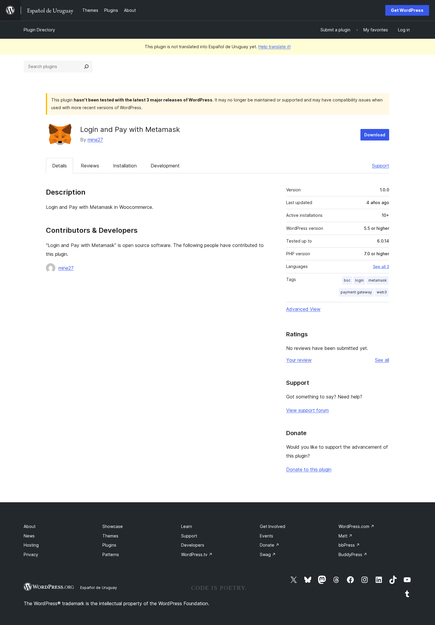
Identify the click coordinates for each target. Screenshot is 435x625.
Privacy (31, 554)
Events (266, 535)
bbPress (349, 545)
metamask (377, 280)
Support (380, 166)
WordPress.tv (196, 554)
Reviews (90, 166)
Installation (125, 166)
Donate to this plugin (308, 469)
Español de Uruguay (98, 587)
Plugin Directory (39, 29)
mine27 (95, 140)
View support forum (307, 410)
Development (165, 166)
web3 (382, 292)
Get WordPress (407, 10)
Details (59, 166)
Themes (110, 535)
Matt (345, 535)
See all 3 (381, 266)
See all (382, 360)
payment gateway (356, 292)
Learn (186, 526)
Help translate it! (274, 46)
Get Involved (272, 526)
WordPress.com (356, 526)
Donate (269, 545)
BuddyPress (353, 554)
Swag (268, 554)
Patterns (110, 554)
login (359, 280)
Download (374, 134)
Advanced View (303, 309)
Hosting (31, 545)
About (30, 526)
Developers (192, 545)
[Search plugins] (86, 66)
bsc (347, 280)
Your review (299, 360)
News (29, 535)
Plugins (109, 545)
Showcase (112, 526)
